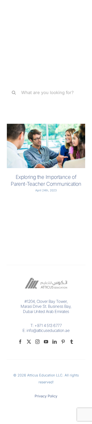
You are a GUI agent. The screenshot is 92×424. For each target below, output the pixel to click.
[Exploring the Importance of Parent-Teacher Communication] (46, 146)
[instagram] (37, 342)
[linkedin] (54, 342)
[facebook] (20, 342)
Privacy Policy (46, 396)
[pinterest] (63, 342)
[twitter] (29, 342)
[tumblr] (72, 342)
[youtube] (46, 342)
